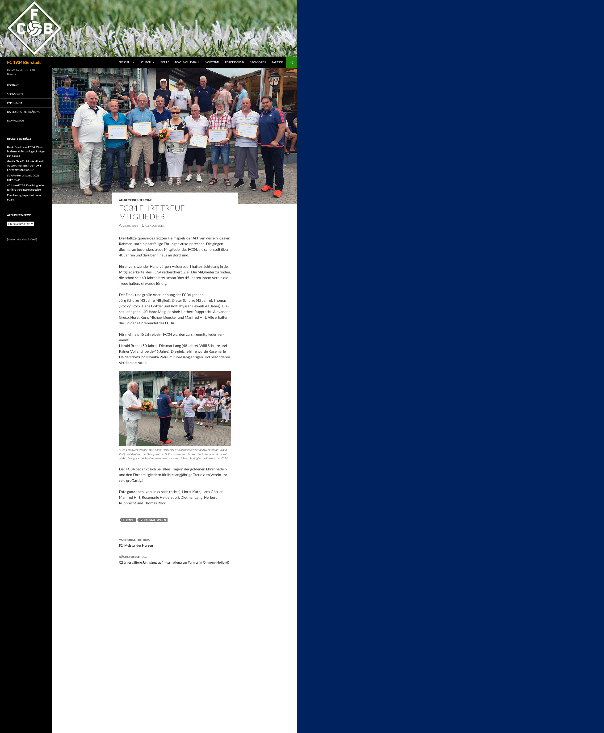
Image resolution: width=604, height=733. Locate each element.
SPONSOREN (258, 62)
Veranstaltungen (153, 519)
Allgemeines (128, 200)
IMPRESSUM (14, 102)
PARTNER (277, 62)
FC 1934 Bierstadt (24, 62)
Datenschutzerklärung (23, 111)
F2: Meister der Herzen (136, 542)
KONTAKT (13, 85)
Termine (145, 200)
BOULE (164, 62)
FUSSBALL (125, 62)
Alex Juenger (155, 225)
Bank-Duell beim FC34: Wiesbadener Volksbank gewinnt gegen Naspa (26, 151)
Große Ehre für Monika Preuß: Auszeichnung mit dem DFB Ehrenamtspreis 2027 (25, 165)
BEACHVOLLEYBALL (187, 62)
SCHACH (145, 62)
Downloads (15, 120)
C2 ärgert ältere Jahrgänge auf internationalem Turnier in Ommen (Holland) (174, 559)
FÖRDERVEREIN (234, 62)
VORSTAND (212, 62)
